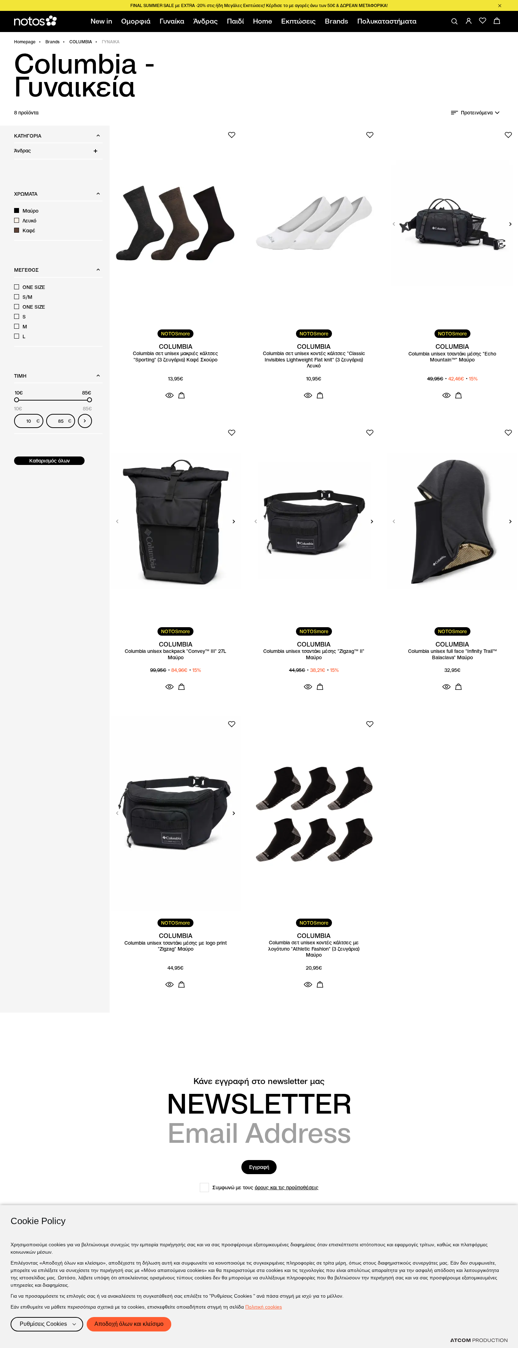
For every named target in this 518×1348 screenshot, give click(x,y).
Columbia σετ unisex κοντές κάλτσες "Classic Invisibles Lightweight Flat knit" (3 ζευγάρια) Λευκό (314, 360)
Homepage (25, 41)
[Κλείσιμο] (499, 5)
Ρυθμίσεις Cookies (43, 1324)
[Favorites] (483, 21)
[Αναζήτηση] (455, 21)
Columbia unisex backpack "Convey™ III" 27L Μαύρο (175, 654)
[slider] (16, 399)
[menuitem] (103, 21)
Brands (52, 41)
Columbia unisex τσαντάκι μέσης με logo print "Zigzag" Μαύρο (175, 946)
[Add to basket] (181, 395)
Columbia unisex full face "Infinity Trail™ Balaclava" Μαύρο (452, 654)
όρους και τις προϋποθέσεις (287, 1187)
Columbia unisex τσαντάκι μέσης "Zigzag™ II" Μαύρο (313, 654)
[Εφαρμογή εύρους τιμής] (85, 421)
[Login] (469, 21)
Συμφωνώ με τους (265, 1187)
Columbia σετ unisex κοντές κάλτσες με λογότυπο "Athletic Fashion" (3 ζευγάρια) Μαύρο (313, 949)
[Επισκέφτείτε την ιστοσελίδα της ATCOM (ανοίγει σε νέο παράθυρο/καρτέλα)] (478, 1340)
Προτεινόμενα (477, 112)
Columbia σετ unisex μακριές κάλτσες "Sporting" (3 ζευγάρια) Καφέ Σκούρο (175, 357)
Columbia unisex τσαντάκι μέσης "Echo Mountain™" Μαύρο (452, 357)
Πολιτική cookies (263, 1307)
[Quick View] (169, 395)
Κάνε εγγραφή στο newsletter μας (259, 1081)
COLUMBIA (80, 41)
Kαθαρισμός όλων (49, 461)
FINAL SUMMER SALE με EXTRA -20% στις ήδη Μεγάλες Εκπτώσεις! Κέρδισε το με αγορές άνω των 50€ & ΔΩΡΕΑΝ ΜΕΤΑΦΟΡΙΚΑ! (259, 5)
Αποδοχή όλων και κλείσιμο (129, 1324)
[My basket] (497, 21)
